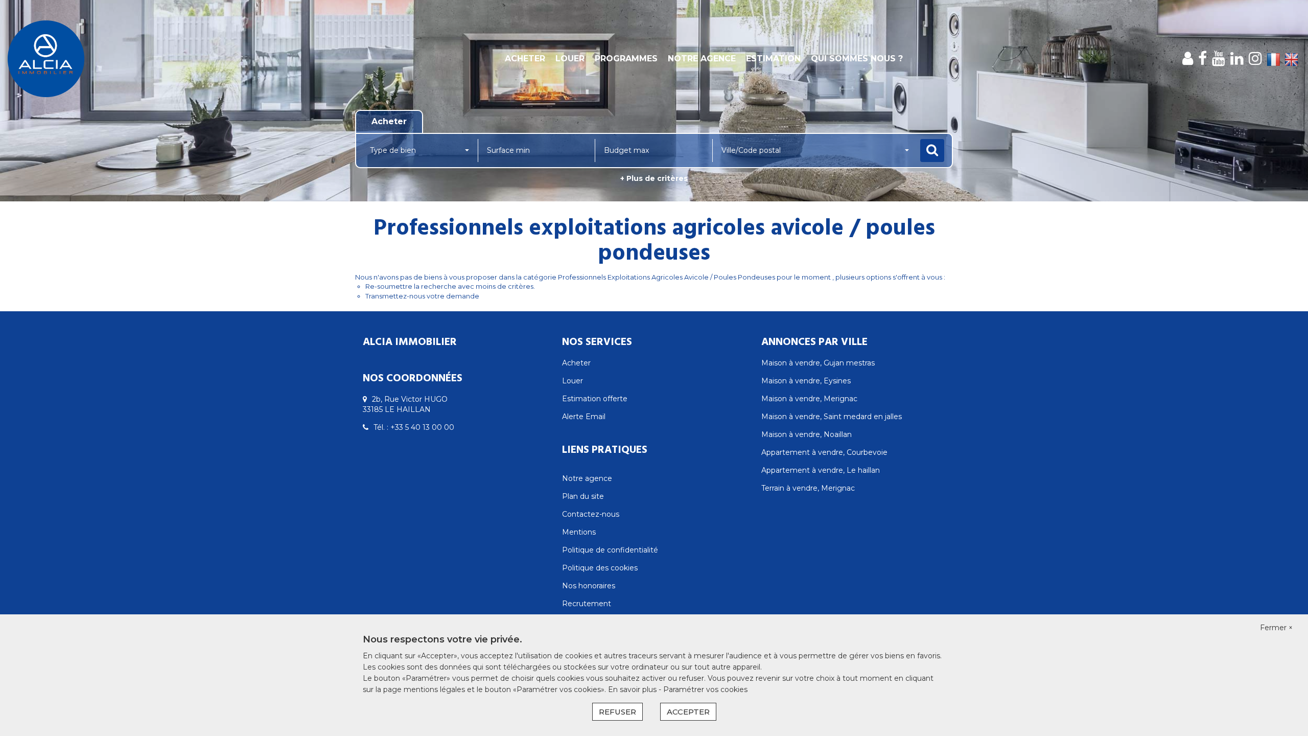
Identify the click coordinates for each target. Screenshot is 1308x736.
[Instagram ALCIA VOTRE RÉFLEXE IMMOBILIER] (1255, 58)
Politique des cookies (600, 567)
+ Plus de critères (654, 178)
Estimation (773, 58)
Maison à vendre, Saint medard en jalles (831, 416)
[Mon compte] (1187, 58)
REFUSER (617, 712)
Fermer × (1276, 627)
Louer (570, 58)
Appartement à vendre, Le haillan (820, 470)
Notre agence (702, 58)
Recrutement (586, 603)
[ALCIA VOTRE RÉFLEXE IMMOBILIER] (118, 58)
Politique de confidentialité (610, 550)
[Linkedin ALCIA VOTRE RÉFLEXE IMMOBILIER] (1237, 58)
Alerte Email (583, 416)
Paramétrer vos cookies (705, 689)
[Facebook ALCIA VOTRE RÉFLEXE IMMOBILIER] (1202, 58)
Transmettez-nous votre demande (422, 296)
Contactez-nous (590, 514)
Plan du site (583, 496)
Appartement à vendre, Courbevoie (824, 452)
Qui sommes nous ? (857, 58)
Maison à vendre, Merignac (809, 398)
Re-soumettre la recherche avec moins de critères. (450, 286)
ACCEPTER (688, 712)
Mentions (579, 532)
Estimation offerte (594, 398)
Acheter (525, 58)
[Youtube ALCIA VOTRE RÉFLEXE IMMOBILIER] (1218, 58)
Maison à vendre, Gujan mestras (818, 362)
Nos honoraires (588, 585)
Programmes (626, 58)
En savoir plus (633, 689)
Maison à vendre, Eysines (806, 380)
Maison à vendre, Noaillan (806, 434)
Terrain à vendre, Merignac (808, 488)
